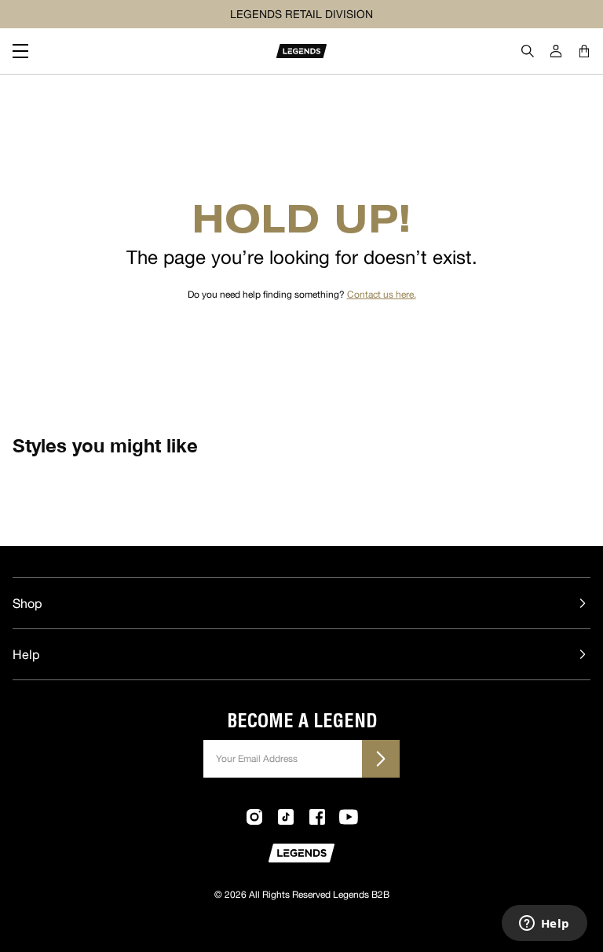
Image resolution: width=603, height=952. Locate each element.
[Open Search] (527, 51)
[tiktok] (285, 817)
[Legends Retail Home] (301, 51)
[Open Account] (556, 51)
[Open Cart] (584, 51)
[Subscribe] (381, 759)
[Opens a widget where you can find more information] (544, 924)
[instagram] (254, 817)
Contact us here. (381, 294)
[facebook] (317, 817)
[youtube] (348, 817)
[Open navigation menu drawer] (27, 51)
